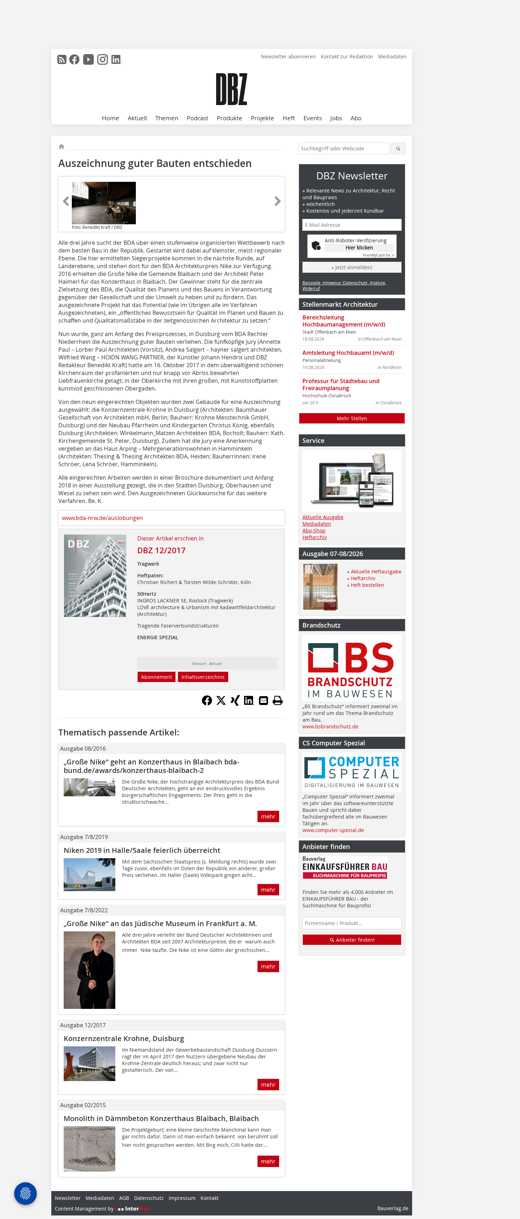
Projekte (262, 118)
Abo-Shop (313, 530)
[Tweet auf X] (221, 704)
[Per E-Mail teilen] (263, 700)
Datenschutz (149, 1198)
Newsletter (68, 1198)
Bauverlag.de (393, 1208)
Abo (356, 118)
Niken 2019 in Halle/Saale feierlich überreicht (142, 850)
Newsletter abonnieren (288, 56)
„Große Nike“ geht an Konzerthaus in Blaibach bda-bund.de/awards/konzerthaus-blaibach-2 (151, 766)
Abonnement (156, 677)
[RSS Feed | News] (62, 59)
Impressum (182, 1198)
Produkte (229, 118)
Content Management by (85, 1208)
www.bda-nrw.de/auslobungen (102, 518)
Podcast (197, 118)
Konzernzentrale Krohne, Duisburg (124, 1038)
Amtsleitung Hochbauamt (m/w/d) (348, 353)
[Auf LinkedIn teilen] (249, 704)
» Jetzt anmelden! (351, 267)
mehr (268, 816)
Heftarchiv (314, 537)
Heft (289, 118)
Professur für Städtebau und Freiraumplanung (341, 384)
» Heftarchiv (361, 578)
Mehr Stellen (352, 418)
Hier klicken (359, 247)
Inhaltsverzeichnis (203, 677)
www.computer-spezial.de (333, 830)
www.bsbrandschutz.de (330, 726)
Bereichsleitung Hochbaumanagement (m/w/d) (343, 320)
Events (313, 118)
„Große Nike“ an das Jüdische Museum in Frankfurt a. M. (160, 923)
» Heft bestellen (365, 585)
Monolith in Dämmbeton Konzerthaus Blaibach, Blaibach (161, 1118)
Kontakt (210, 1198)
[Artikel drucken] (278, 700)
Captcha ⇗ (378, 255)
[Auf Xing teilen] (235, 704)
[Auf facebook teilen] (207, 704)
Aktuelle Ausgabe (322, 517)
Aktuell (137, 118)
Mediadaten (392, 56)
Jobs (336, 118)
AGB (124, 1198)
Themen (166, 118)
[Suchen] (398, 148)
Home (110, 118)
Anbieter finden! (355, 939)
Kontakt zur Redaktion (347, 56)
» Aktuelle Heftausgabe (374, 571)
